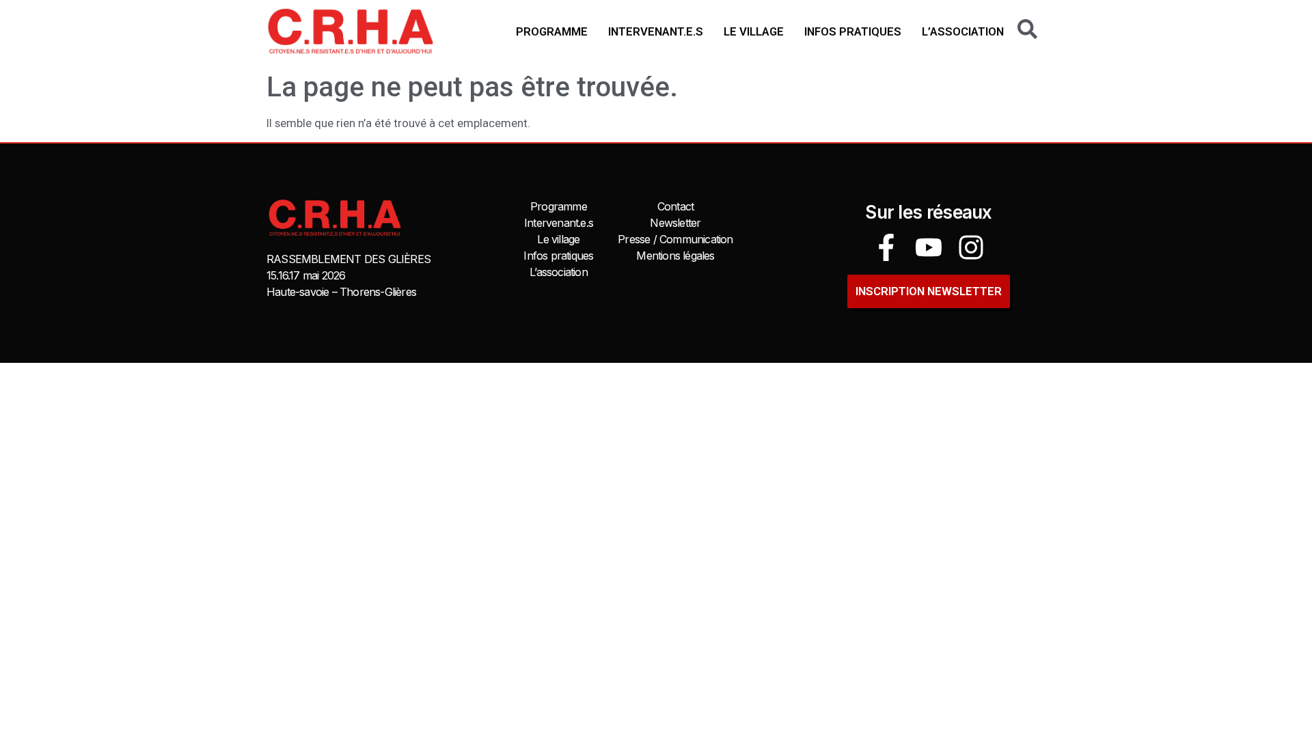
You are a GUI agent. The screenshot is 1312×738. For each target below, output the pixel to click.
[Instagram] (971, 247)
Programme (552, 31)
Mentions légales (675, 255)
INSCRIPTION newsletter (929, 291)
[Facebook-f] (886, 247)
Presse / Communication (675, 239)
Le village (754, 31)
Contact (675, 206)
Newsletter (675, 223)
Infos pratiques (852, 31)
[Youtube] (928, 247)
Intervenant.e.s (655, 31)
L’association (963, 31)
